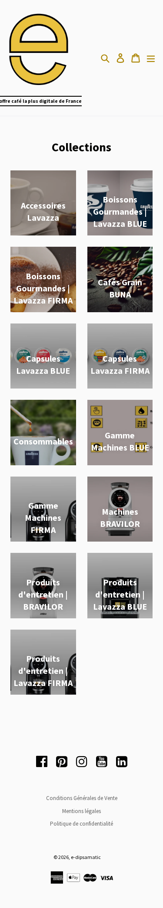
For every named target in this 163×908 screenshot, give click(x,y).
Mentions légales (81, 811)
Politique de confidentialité (81, 823)
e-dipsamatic (86, 857)
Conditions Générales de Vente (81, 798)
